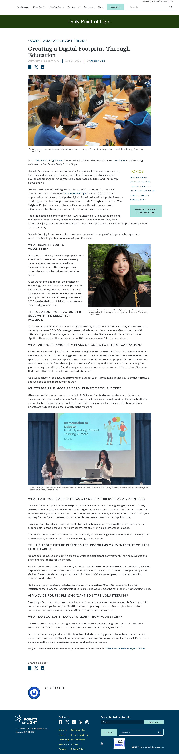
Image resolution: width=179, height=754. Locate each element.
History (62, 735)
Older (34, 40)
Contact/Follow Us (159, 1)
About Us (145, 1)
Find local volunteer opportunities (125, 648)
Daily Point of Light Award (49, 160)
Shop (100, 7)
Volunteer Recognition (142, 191)
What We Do (39, 7)
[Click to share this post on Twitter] (36, 67)
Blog (171, 1)
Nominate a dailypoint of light (146, 211)
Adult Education (138, 177)
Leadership (64, 739)
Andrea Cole (97, 60)
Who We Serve (56, 7)
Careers (62, 749)
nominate (119, 160)
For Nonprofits (78, 730)
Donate (115, 7)
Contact (75, 744)
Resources (89, 7)
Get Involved (73, 7)
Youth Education (139, 195)
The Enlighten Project (75, 193)
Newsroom (64, 744)
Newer (80, 40)
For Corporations (79, 735)
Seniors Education (139, 186)
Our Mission (23, 7)
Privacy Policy (77, 749)
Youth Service (137, 200)
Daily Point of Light (57, 40)
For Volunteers (78, 739)
